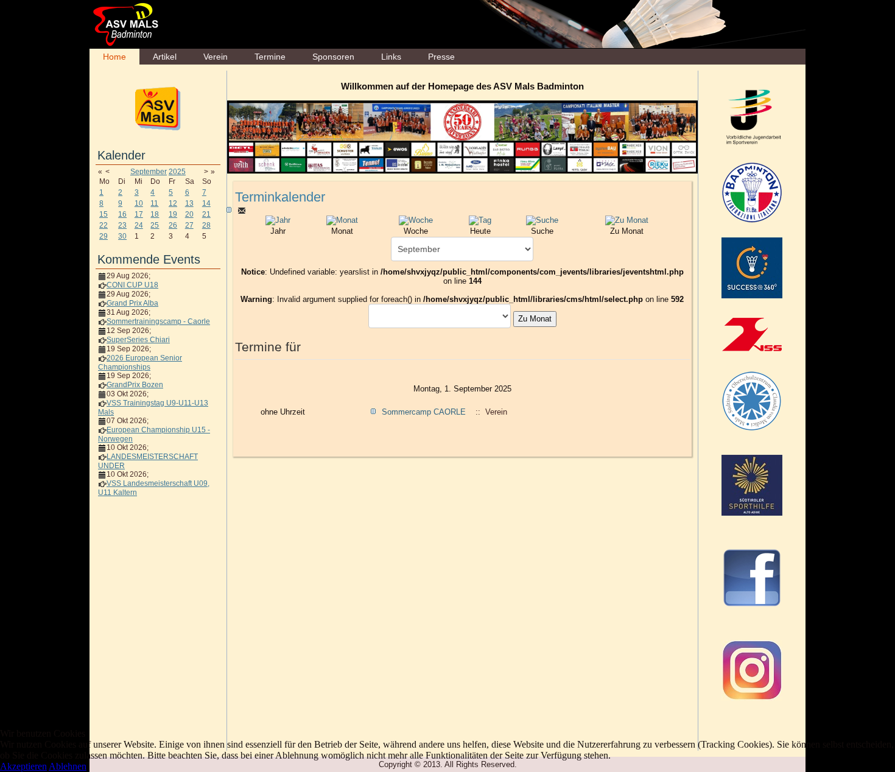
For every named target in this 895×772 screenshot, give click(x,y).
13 (189, 203)
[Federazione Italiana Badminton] (751, 192)
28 (206, 225)
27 (189, 225)
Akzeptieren (23, 766)
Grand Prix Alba (132, 303)
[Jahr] (277, 220)
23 (122, 225)
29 (103, 236)
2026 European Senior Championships (140, 362)
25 (154, 225)
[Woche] (416, 220)
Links (391, 56)
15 (103, 214)
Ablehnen (67, 766)
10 (139, 203)
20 (189, 214)
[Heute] (480, 220)
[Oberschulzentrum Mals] (751, 400)
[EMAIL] (241, 210)
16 (122, 214)
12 (173, 203)
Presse (441, 56)
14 (206, 203)
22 (103, 225)
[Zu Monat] (626, 220)
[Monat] (342, 220)
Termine (270, 56)
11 (154, 203)
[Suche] (542, 220)
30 (122, 236)
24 (139, 225)
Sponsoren (333, 56)
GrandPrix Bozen (135, 385)
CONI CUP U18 (132, 285)
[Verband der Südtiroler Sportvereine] (751, 334)
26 (173, 225)
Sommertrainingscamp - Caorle (158, 321)
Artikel (165, 56)
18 (154, 214)
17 (139, 214)
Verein (215, 56)
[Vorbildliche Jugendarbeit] (752, 116)
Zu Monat (535, 318)
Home (114, 56)
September (148, 171)
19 (173, 214)
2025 (177, 171)
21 (206, 214)
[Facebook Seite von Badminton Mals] (751, 577)
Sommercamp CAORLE (424, 411)
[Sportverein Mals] (158, 108)
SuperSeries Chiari (138, 339)
